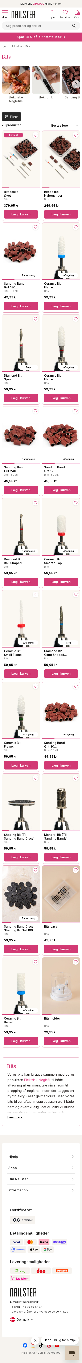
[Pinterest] (49, 1345)
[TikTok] (41, 1345)
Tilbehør (17, 46)
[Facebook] (25, 1345)
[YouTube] (57, 1345)
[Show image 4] (28, 187)
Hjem (5, 46)
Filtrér (14, 116)
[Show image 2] (13, 187)
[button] (41, 1156)
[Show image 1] (5, 187)
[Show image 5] (36, 187)
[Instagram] (33, 1345)
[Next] (76, 84)
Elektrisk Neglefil (37, 1080)
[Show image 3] (21, 187)
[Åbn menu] (5, 12)
